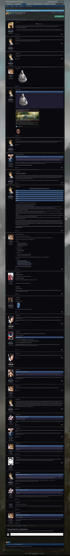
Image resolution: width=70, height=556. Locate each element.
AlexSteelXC (10, 281)
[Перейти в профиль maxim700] (10, 159)
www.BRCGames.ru (18, 4)
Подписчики (59, 12)
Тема (26, 553)
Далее (25, 19)
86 (19, 19)
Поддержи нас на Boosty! (38, 4)
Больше (53, 4)
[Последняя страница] (27, 19)
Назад (9, 19)
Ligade (10, 466)
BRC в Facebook (46, 4)
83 (14, 19)
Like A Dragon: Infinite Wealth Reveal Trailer (23, 262)
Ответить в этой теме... (15, 534)
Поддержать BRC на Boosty (35, 10)
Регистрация (61, 1)
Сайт (24, 4)
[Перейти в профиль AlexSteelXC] (10, 276)
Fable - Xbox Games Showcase (22, 260)
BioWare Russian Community (14, 1)
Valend (10, 421)
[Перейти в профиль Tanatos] (10, 319)
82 (12, 19)
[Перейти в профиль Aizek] (10, 41)
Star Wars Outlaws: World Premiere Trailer (23, 261)
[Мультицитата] (16, 34)
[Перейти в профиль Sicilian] (10, 336)
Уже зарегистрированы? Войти (52, 1)
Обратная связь (41, 553)
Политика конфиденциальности (33, 553)
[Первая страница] (6, 19)
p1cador (10, 75)
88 (22, 19)
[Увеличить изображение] (23, 100)
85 (17, 19)
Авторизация (55, 12)
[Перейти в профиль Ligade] (10, 461)
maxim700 (11, 163)
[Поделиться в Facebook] (9, 542)
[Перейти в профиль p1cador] (10, 71)
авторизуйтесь (36, 530)
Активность (29, 4)
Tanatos (10, 324)
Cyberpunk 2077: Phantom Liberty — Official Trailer (24, 263)
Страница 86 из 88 (31, 19)
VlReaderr (11, 504)
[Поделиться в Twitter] (8, 542)
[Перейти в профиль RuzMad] (10, 374)
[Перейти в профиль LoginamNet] (7, 13)
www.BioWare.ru (9, 4)
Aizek (24, 156)
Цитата (18, 34)
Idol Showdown (24, 339)
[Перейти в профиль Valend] (10, 417)
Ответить (59, 16)
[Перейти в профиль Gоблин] (10, 300)
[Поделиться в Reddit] (6, 542)
